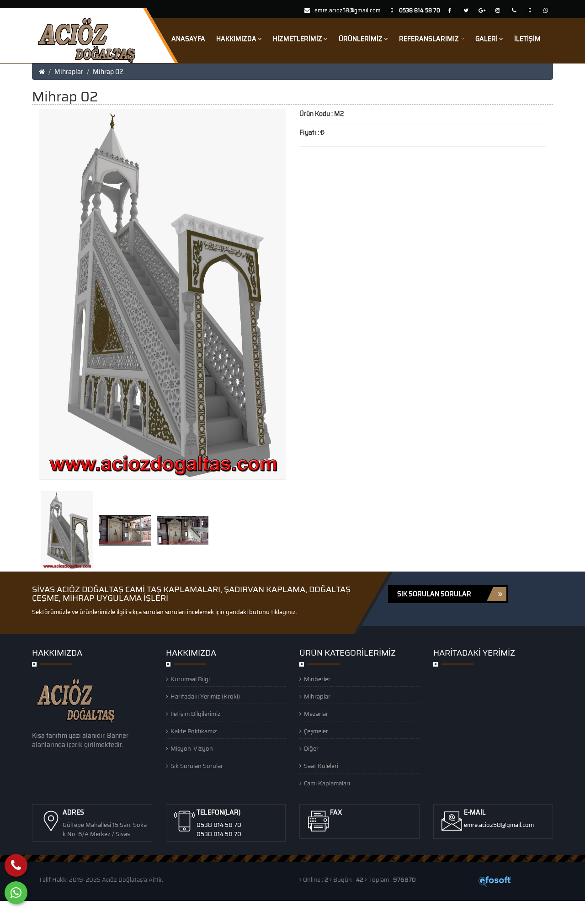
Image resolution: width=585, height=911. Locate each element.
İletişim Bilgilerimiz (195, 714)
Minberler (317, 679)
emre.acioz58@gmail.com (347, 10)
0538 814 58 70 (219, 825)
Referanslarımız (429, 39)
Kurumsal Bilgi (190, 679)
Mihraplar (68, 72)
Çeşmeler (316, 731)
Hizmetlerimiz (297, 39)
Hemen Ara (24, 906)
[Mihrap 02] (67, 529)
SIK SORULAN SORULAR (434, 594)
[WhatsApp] (16, 892)
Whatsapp (64, 906)
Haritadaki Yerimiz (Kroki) (205, 696)
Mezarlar (316, 714)
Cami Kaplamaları (327, 783)
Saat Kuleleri (321, 766)
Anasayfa (188, 39)
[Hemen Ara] (16, 865)
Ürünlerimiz (361, 39)
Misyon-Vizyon (191, 748)
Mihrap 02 (108, 72)
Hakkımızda (236, 39)
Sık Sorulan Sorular (196, 766)
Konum (96, 906)
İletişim (527, 39)
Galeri (486, 39)
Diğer (311, 748)
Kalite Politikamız (193, 731)
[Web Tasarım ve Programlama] (495, 881)
